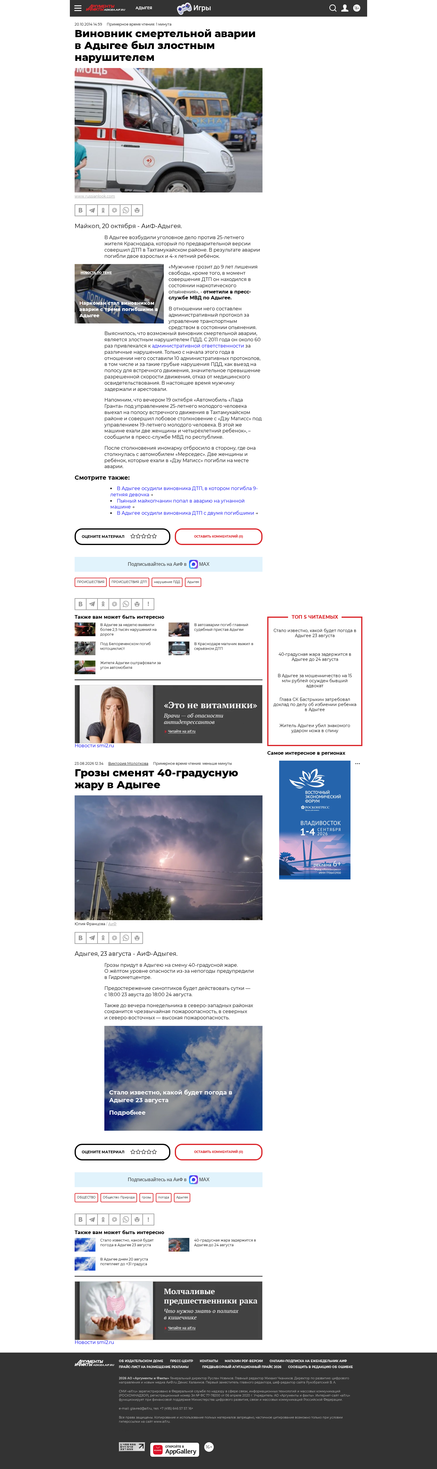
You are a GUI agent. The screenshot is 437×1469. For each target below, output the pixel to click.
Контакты (209, 1361)
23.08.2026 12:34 (89, 763)
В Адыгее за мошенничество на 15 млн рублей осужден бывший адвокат (315, 680)
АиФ (112, 924)
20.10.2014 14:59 (88, 24)
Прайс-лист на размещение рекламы (153, 1367)
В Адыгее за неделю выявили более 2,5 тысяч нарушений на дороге (128, 629)
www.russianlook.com (95, 196)
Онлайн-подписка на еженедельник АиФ (308, 1361)
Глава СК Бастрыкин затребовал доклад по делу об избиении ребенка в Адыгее (314, 704)
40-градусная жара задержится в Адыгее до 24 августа (315, 657)
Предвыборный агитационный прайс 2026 (241, 1367)
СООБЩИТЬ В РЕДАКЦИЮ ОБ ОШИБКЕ (320, 1367)
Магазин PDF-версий (244, 1361)
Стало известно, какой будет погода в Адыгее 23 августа (314, 633)
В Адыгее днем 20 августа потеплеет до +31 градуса (124, 1261)
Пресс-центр (181, 1361)
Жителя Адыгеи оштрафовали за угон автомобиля (130, 665)
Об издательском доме (141, 1361)
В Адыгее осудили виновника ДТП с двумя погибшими (185, 513)
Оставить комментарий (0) (218, 536)
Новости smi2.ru (94, 745)
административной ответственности (198, 346)
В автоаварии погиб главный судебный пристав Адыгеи (221, 627)
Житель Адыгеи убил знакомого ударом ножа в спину (314, 728)
